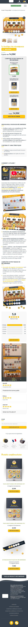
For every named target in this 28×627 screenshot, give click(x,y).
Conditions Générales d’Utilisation (14, 611)
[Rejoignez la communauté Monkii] (17, 623)
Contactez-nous (14, 615)
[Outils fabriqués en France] (11, 1)
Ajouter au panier (14, 116)
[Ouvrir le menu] (25, 6)
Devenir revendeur (14, 613)
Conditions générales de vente (14, 609)
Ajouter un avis (14, 340)
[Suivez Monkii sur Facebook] (11, 623)
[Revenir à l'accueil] (4, 4)
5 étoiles (4, 325)
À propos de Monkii (14, 606)
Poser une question (14, 427)
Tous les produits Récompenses (14, 576)
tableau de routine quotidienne (12, 188)
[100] (14, 325)
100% (24, 325)
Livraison (14, 604)
